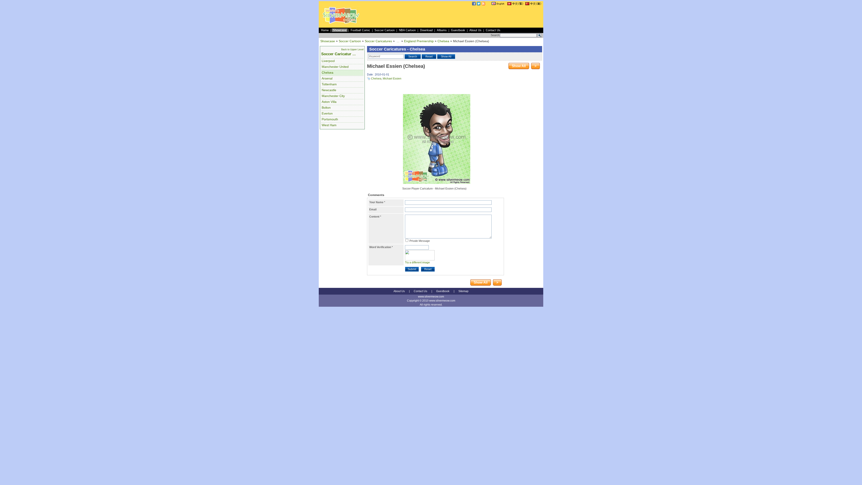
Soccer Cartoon (384, 30)
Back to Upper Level (352, 49)
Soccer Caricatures (378, 41)
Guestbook (458, 30)
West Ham (329, 125)
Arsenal (327, 78)
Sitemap (463, 291)
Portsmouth (330, 119)
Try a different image (417, 262)
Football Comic (360, 30)
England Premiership (419, 41)
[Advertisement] (460, 17)
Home (325, 30)
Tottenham (329, 84)
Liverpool (328, 61)
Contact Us (493, 30)
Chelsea (443, 41)
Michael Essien (392, 78)
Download (426, 30)
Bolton (326, 107)
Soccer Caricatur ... (338, 54)
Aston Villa (329, 102)
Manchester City (333, 96)
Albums (442, 30)
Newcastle (329, 90)
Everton (327, 113)
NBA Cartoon (407, 30)
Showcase (339, 30)
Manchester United (335, 66)
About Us (475, 30)
